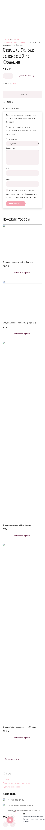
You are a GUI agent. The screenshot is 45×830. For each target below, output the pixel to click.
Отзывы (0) (22, 94)
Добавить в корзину (26, 76)
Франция (21, 42)
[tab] (22, 94)
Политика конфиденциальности (17, 783)
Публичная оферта (11, 787)
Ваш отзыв (11, 148)
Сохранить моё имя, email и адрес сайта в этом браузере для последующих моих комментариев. (22, 193)
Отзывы (6, 779)
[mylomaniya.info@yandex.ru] (5, 805)
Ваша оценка (12, 139)
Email (8, 179)
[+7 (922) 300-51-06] (5, 800)
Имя (8, 168)
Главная (6, 40)
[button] (41, 3)
